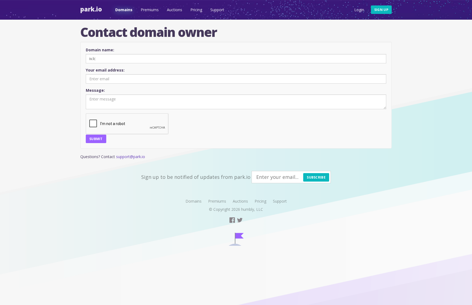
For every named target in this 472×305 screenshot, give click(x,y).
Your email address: (105, 70)
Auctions (174, 9)
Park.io (91, 9)
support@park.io (130, 156)
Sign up (381, 9)
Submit (96, 139)
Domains (123, 9)
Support (217, 9)
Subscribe (316, 177)
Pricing (196, 9)
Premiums (150, 9)
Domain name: (100, 49)
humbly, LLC (252, 209)
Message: (95, 90)
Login (359, 9)
